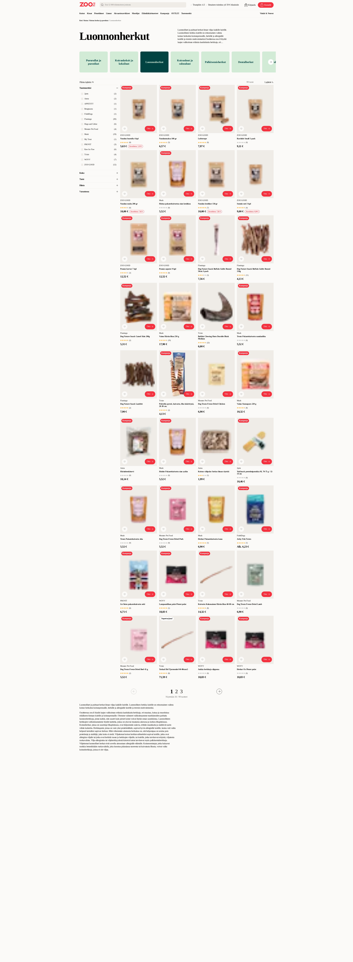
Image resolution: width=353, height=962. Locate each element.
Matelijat (136, 13)
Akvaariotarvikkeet (122, 13)
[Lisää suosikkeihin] (124, 128)
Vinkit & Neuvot (267, 13)
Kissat (89, 13)
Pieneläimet (99, 13)
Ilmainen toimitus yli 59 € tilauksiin (223, 5)
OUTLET (175, 13)
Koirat (82, 13)
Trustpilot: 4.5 (199, 5)
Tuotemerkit (186, 13)
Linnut (109, 13)
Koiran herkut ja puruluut (98, 20)
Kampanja (164, 13)
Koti (80, 20)
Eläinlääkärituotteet (150, 13)
